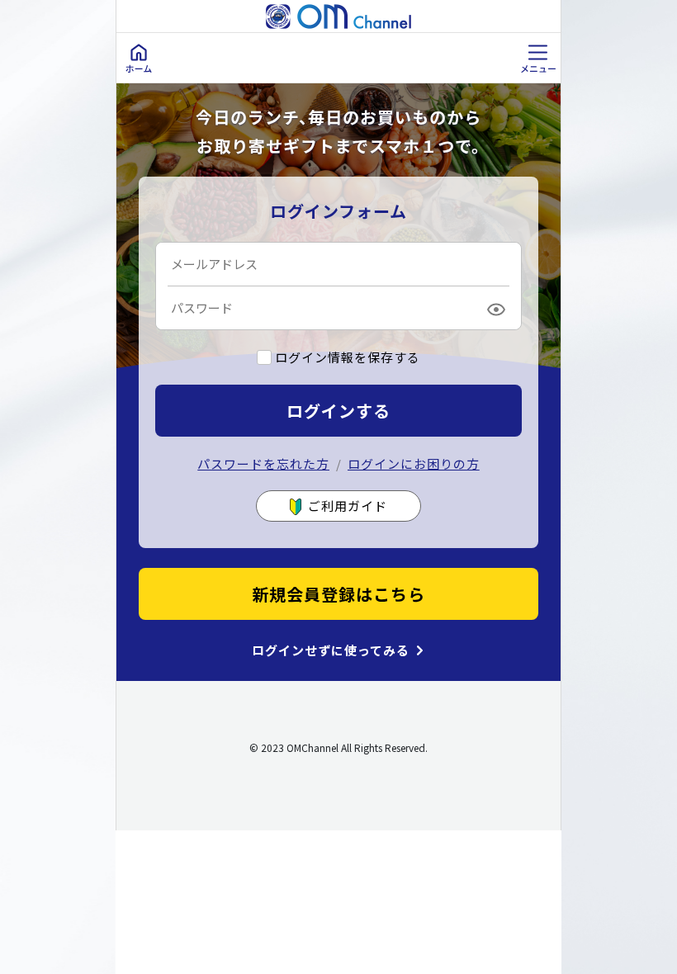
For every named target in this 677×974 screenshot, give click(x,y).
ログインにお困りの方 (414, 463)
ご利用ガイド (347, 505)
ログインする (338, 411)
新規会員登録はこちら (338, 594)
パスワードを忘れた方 (263, 463)
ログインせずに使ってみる (331, 650)
